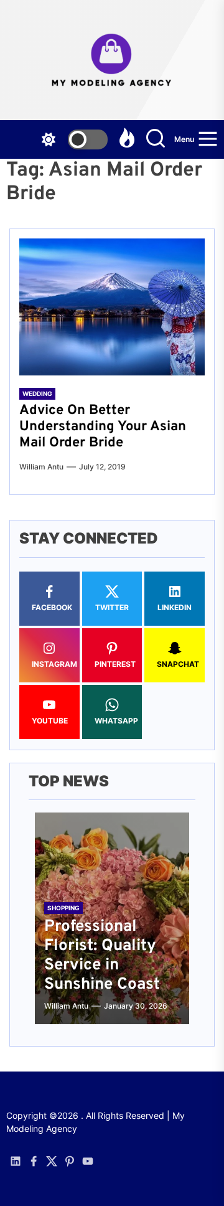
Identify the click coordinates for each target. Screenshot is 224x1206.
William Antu (41, 466)
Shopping (63, 908)
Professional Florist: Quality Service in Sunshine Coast (102, 956)
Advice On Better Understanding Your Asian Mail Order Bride (102, 427)
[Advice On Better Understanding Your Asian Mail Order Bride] (112, 306)
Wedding (37, 393)
